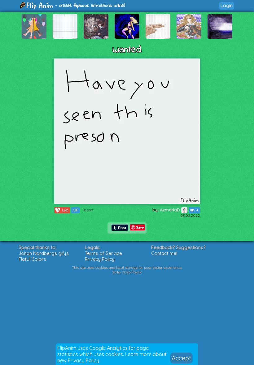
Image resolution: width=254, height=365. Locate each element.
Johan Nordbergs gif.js (44, 253)
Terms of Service (103, 253)
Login (227, 5)
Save (140, 227)
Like (62, 210)
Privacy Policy (83, 360)
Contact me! (164, 253)
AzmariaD (170, 210)
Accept (181, 358)
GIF (75, 210)
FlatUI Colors (32, 259)
